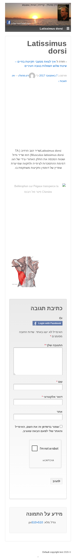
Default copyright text (53, 552)
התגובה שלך (53, 345)
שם (60, 381)
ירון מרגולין (23, 75)
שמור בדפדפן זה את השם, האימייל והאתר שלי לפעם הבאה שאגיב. (38, 429)
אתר (59, 411)
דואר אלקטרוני (53, 396)
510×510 (37, 522)
